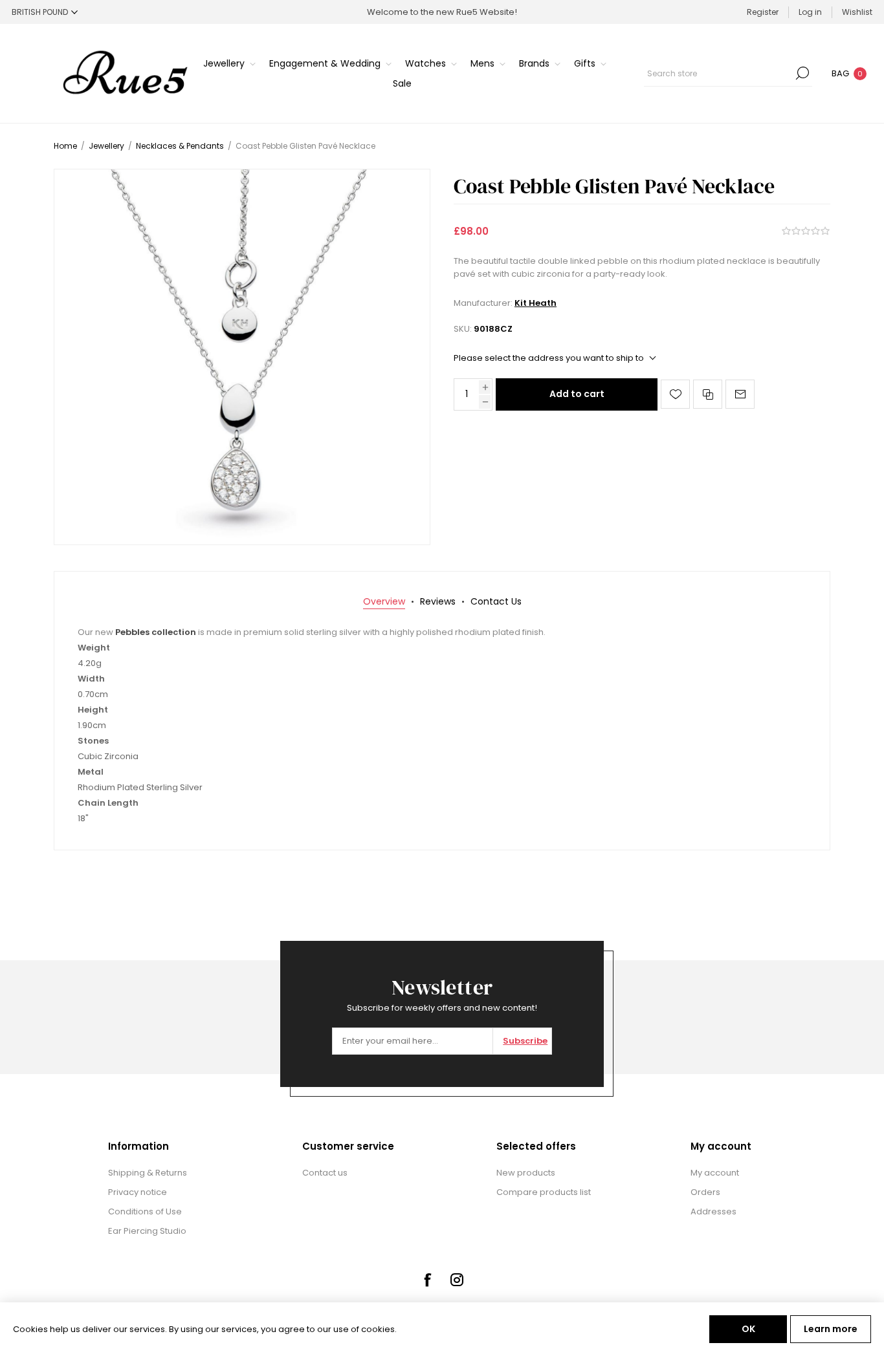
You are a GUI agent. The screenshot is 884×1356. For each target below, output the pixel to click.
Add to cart (576, 393)
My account (715, 1173)
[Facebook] (427, 1280)
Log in (810, 11)
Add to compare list (707, 394)
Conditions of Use (145, 1211)
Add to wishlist (675, 394)
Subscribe (525, 1041)
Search (802, 73)
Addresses (713, 1211)
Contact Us (496, 601)
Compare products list (543, 1192)
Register (763, 11)
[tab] (384, 601)
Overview (384, 601)
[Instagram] (457, 1280)
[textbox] (718, 73)
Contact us (325, 1173)
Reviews (438, 601)
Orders (705, 1192)
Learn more (830, 1328)
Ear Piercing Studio (147, 1231)
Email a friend (740, 394)
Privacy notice (137, 1192)
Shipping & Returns (147, 1173)
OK (748, 1328)
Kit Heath (535, 303)
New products (525, 1173)
